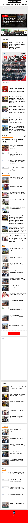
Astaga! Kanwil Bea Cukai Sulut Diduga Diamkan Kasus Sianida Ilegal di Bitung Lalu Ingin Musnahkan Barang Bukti (17, 473)
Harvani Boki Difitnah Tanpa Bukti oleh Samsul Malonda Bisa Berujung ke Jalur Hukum (18, 193)
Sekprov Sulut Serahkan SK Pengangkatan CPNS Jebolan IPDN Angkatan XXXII (17, 178)
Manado (5, 15)
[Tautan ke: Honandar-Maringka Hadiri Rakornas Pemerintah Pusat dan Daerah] (5, 497)
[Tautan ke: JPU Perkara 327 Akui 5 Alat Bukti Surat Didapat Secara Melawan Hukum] (5, 303)
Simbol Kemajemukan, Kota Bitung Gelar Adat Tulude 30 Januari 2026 (17, 488)
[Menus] (2, 1)
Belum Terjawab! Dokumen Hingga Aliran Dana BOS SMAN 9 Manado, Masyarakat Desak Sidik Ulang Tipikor (17, 229)
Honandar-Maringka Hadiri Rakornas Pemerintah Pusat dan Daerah (18, 495)
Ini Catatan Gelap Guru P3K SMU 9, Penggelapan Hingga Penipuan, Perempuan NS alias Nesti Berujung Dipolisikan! (13, 20)
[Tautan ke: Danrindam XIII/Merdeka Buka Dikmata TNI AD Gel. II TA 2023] (5, 162)
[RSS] (14, 516)
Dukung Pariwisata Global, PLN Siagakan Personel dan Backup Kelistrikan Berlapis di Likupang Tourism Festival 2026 (17, 129)
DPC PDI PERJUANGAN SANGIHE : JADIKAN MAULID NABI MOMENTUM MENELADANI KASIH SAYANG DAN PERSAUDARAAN (16, 90)
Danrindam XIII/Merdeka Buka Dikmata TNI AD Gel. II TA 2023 (17, 161)
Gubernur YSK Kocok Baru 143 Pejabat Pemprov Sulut (17, 200)
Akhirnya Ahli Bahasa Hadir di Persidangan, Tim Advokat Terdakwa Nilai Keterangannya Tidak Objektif (17, 271)
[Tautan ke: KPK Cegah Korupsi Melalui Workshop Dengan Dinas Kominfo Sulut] (5, 418)
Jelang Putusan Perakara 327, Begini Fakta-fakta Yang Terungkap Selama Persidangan (17, 308)
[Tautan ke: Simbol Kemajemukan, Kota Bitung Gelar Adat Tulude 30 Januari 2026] (5, 489)
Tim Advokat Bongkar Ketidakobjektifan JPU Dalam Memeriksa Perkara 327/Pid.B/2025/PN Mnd (17, 316)
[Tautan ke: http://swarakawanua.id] (25, 136)
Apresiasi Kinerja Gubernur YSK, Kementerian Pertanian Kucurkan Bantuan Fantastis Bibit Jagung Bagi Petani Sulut (18, 208)
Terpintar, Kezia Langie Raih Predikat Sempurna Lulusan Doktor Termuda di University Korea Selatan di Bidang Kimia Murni (17, 238)
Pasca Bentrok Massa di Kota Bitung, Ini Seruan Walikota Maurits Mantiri (17, 168)
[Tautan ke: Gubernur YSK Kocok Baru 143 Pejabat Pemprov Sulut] (5, 202)
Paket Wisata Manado (6, 521)
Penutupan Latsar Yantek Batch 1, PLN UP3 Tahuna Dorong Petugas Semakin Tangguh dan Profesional (20, 33)
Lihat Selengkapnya (14, 333)
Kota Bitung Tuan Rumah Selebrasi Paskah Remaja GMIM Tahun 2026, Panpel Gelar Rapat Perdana (17, 502)
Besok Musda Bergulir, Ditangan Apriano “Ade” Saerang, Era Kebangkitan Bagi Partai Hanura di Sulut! (18, 294)
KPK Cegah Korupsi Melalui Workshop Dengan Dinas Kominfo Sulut (16, 417)
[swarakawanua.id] (14, 1)
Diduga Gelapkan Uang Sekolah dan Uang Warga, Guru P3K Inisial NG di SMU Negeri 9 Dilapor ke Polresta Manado (17, 99)
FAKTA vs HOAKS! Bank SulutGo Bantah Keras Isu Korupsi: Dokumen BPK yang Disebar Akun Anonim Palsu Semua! (17, 256)
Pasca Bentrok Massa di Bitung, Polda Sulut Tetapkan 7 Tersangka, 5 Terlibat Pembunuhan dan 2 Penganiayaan (17, 153)
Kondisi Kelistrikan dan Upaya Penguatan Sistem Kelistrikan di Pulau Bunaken (17, 325)
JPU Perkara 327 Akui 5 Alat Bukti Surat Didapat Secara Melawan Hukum (16, 301)
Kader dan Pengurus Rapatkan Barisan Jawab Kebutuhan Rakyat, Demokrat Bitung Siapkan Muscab (17, 480)
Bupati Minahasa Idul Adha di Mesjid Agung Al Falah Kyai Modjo (12, 140)
